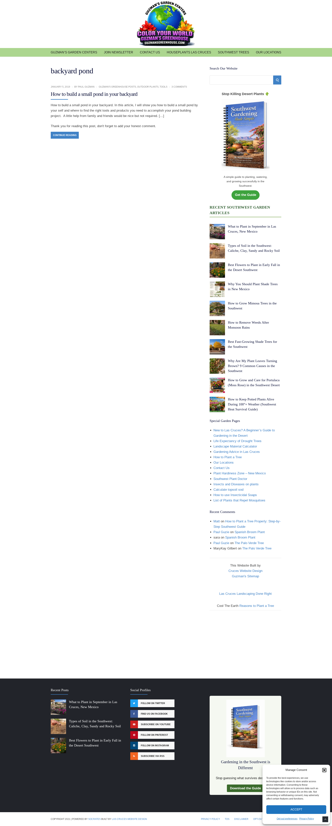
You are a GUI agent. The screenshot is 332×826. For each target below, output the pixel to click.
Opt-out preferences (287, 818)
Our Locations (268, 52)
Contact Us (150, 52)
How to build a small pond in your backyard (94, 94)
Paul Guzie (221, 532)
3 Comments (179, 86)
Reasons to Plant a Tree (256, 606)
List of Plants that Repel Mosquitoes (239, 500)
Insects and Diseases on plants (236, 484)
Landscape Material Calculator (235, 446)
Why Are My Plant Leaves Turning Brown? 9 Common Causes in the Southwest (252, 366)
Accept (296, 809)
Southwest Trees (233, 52)
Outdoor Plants (148, 86)
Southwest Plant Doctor (230, 479)
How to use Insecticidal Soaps (235, 495)
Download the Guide (245, 788)
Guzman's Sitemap (245, 576)
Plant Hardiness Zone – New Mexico (239, 473)
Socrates (94, 819)
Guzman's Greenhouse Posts (117, 86)
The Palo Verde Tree (249, 543)
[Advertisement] (245, 642)
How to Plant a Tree (227, 457)
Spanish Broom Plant (250, 532)
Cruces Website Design (245, 571)
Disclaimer (241, 819)
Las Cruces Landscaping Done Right (245, 594)
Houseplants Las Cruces (189, 52)
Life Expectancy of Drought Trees (237, 441)
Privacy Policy (306, 818)
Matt (216, 521)
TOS (227, 819)
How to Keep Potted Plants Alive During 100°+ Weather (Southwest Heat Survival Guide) (252, 404)
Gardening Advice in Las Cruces (236, 452)
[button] (324, 770)
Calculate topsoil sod (228, 489)
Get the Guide (245, 195)
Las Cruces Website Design (129, 819)
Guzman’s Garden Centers (74, 52)
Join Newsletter (118, 52)
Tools (163, 86)
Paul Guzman (86, 86)
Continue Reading (64, 135)
